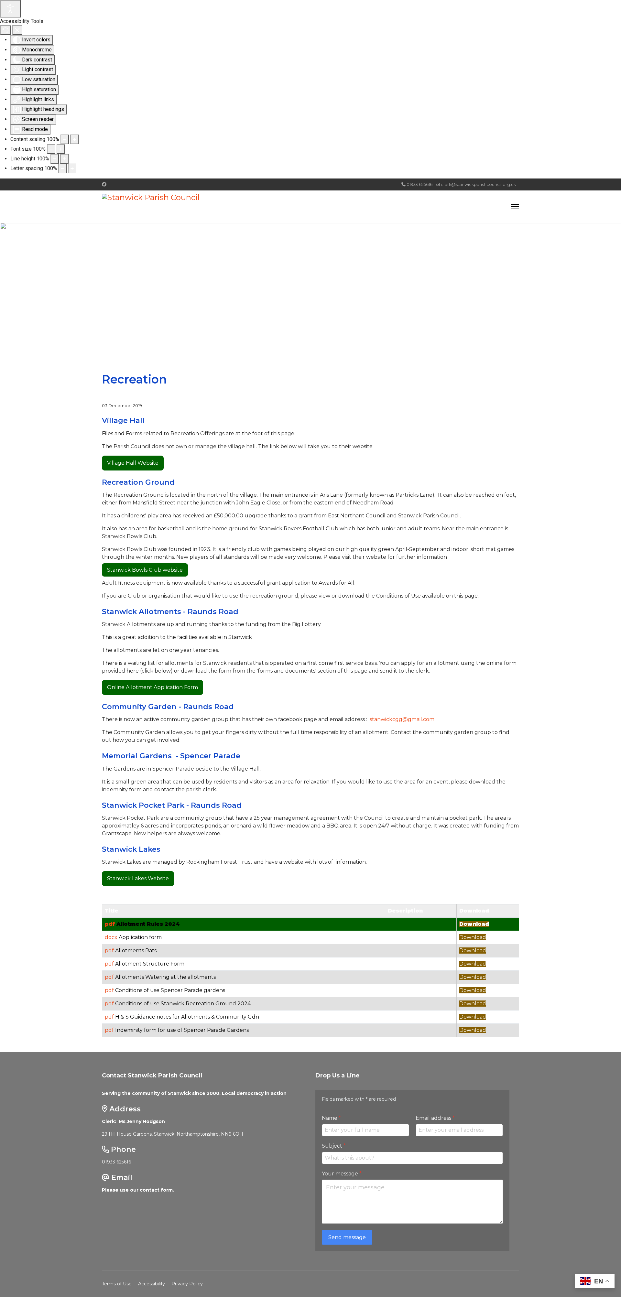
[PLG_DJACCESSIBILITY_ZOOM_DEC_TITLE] (64, 139)
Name (331, 1118)
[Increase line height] (64, 159)
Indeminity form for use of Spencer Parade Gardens (182, 1030)
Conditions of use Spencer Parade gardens (170, 990)
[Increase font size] (61, 149)
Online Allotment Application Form (152, 687)
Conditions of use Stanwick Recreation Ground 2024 (183, 1003)
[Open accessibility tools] (10, 8)
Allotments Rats (136, 950)
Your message (342, 1174)
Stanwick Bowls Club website (145, 570)
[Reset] (5, 30)
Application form (140, 937)
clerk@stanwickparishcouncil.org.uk (478, 184)
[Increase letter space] (72, 168)
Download (474, 924)
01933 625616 (419, 184)
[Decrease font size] (51, 149)
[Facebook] (104, 184)
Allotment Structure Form (149, 964)
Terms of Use (117, 1284)
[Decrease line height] (54, 159)
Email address (435, 1118)
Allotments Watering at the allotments (165, 977)
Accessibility (151, 1284)
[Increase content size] (74, 139)
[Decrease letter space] (62, 168)
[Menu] (515, 206)
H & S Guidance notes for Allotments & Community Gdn (187, 1017)
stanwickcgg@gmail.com (402, 719)
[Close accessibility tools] (17, 30)
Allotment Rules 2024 (148, 924)
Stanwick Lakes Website (138, 878)
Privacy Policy (187, 1284)
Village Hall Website (132, 463)
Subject (334, 1146)
